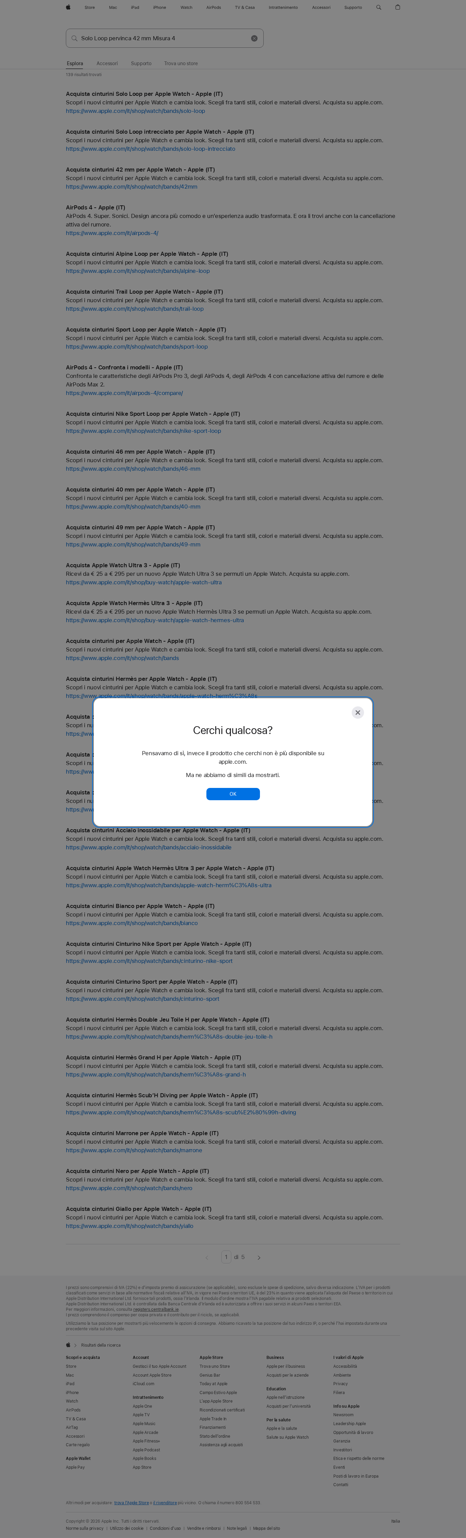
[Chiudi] (357, 712)
